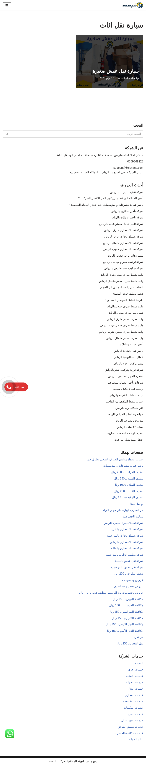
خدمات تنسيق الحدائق (130, 726)
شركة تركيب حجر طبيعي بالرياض (123, 268)
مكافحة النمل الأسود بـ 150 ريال (124, 630)
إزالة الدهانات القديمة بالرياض (126, 395)
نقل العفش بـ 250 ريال (130, 643)
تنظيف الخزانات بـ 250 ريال (127, 472)
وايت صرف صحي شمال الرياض (124, 338)
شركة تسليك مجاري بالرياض (126, 542)
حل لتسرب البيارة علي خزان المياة (123, 510)
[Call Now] (8, 386)
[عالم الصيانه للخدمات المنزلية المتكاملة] (132, 5)
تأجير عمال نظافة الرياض (128, 350)
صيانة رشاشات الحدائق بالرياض (124, 414)
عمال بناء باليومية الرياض (128, 357)
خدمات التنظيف (134, 675)
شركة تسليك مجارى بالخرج (127, 529)
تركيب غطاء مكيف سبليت (128, 388)
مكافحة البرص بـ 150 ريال (128, 599)
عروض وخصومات (132, 580)
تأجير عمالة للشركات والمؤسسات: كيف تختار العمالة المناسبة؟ (106, 204)
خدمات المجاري (134, 695)
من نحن (138, 637)
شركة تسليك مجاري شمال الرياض (123, 242)
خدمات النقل (135, 714)
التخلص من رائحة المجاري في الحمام (121, 287)
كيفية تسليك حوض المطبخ (128, 293)
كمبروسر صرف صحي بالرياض (125, 312)
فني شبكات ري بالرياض (129, 407)
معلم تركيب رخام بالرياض (128, 363)
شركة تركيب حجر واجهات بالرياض (123, 261)
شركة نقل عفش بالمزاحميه (127, 567)
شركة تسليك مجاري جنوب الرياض (123, 249)
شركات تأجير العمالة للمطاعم (125, 382)
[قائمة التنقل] (7, 5)
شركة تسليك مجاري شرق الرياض (123, 230)
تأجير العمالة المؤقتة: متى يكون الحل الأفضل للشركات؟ (110, 198)
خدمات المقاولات (133, 701)
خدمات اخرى (135, 669)
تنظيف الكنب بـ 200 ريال (128, 491)
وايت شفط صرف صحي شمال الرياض (121, 280)
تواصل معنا (136, 503)
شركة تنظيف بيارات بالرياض (126, 192)
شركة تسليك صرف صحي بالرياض (123, 522)
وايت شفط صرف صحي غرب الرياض (121, 325)
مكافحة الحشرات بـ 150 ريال (126, 605)
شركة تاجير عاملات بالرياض (127, 217)
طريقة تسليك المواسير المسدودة (124, 300)
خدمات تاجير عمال (132, 720)
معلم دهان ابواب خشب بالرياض (124, 255)
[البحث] (7, 134)
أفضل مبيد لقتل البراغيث (128, 439)
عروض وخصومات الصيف (128, 586)
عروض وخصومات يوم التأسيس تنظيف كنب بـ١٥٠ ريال (111, 592)
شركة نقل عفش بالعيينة (129, 560)
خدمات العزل (135, 688)
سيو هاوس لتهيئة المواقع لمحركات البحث (73, 761)
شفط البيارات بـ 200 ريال (128, 573)
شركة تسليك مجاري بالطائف (126, 548)
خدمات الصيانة (134, 682)
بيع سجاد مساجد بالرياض (128, 420)
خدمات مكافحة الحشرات (128, 733)
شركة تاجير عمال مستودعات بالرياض (121, 223)
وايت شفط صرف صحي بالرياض (124, 306)
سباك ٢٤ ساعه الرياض (130, 427)
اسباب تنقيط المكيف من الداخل (124, 401)
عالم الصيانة (124, 78)
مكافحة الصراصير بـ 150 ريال (126, 611)
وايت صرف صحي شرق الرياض (125, 319)
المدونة (139, 663)
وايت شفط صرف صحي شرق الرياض (121, 274)
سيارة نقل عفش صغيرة (116, 71)
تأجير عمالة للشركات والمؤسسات (123, 465)
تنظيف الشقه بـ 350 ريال (128, 478)
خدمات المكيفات (133, 707)
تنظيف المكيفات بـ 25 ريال (127, 497)
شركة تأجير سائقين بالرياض (127, 211)
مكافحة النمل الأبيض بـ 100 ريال (124, 624)
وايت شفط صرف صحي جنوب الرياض (121, 331)
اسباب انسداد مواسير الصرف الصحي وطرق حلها (115, 459)
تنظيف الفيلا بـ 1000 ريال (128, 484)
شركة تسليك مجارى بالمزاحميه (125, 535)
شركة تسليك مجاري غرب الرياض (123, 236)
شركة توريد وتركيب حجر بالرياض (124, 369)
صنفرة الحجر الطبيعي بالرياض (125, 376)
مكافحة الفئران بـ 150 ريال (127, 618)
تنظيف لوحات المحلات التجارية (125, 433)
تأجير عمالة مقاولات (131, 344)
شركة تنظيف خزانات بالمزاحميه (124, 554)
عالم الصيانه (136, 739)
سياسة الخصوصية (132, 516)
